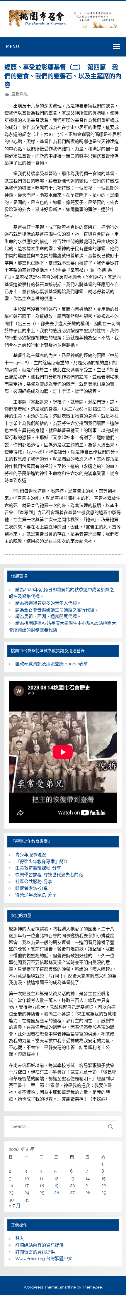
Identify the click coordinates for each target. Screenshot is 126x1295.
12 (56, 1178)
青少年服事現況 (30, 854)
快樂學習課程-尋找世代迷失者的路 (49, 874)
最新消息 (19, 94)
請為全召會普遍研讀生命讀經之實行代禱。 (57, 610)
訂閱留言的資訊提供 (35, 1252)
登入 (19, 1238)
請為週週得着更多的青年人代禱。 (48, 603)
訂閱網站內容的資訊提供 (39, 1245)
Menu (12, 46)
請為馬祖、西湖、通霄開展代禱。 (48, 616)
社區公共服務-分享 (33, 881)
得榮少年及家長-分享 (36, 894)
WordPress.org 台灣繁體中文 (43, 1258)
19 (56, 1185)
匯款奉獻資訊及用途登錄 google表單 (51, 663)
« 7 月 (15, 1205)
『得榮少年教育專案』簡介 (41, 861)
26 (56, 1192)
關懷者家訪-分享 (31, 888)
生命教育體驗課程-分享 (38, 868)
